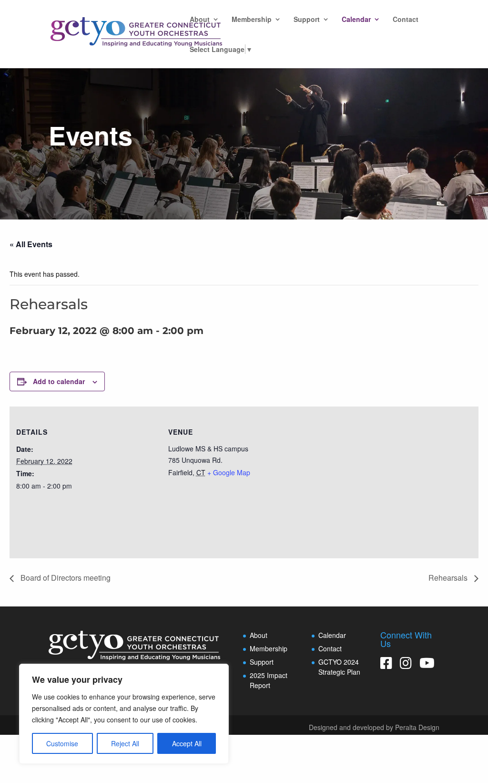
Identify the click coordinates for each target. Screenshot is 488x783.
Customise (62, 743)
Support (307, 20)
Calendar (356, 20)
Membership (252, 20)
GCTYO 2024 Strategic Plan (339, 667)
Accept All (187, 743)
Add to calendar (59, 381)
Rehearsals (448, 577)
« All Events (31, 244)
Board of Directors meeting (65, 577)
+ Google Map (228, 472)
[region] (124, 714)
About (200, 20)
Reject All (125, 743)
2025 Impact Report (268, 680)
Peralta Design (417, 727)
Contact (405, 20)
